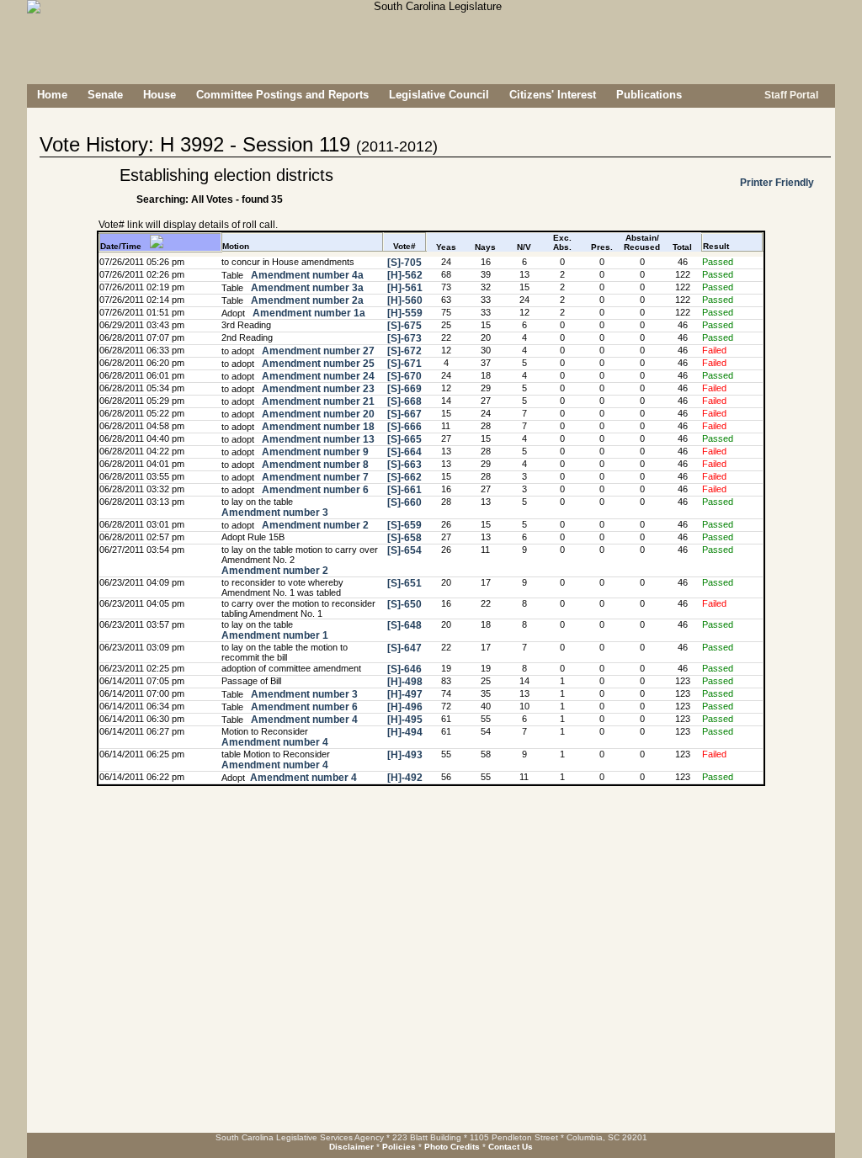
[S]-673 (404, 338)
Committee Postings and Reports (282, 94)
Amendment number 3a (306, 288)
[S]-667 (404, 414)
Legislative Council (439, 94)
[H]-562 (405, 275)
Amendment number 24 (317, 376)
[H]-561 (405, 288)
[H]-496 (405, 707)
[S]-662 (404, 477)
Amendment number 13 (317, 439)
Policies (399, 1146)
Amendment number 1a (307, 313)
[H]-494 (405, 732)
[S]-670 (404, 376)
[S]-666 (404, 427)
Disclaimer (351, 1146)
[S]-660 (404, 502)
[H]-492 (405, 778)
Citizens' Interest (552, 94)
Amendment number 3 (274, 512)
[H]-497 (405, 694)
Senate (105, 94)
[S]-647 (404, 648)
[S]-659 (404, 525)
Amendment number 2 (314, 525)
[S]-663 (404, 464)
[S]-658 (404, 538)
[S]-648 (404, 625)
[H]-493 (405, 755)
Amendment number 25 (317, 363)
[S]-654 (404, 550)
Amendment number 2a (306, 300)
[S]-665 (404, 439)
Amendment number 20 (317, 414)
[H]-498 (405, 682)
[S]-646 (404, 669)
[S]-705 (404, 262)
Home (52, 94)
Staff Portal (790, 95)
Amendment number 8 (314, 464)
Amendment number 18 (317, 427)
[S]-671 (404, 363)
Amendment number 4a (306, 275)
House (159, 94)
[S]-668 (404, 401)
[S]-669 (404, 389)
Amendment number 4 (303, 719)
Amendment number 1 (274, 635)
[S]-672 (404, 351)
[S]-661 (404, 490)
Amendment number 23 (317, 389)
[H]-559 (405, 313)
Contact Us (510, 1146)
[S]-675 (404, 326)
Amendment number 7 (314, 477)
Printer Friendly (777, 183)
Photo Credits (452, 1146)
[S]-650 (404, 604)
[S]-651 (404, 583)
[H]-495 (405, 719)
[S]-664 (404, 452)
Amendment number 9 (314, 452)
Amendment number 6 (314, 490)
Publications (649, 94)
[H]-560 (405, 300)
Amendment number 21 (317, 401)
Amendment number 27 (317, 351)
